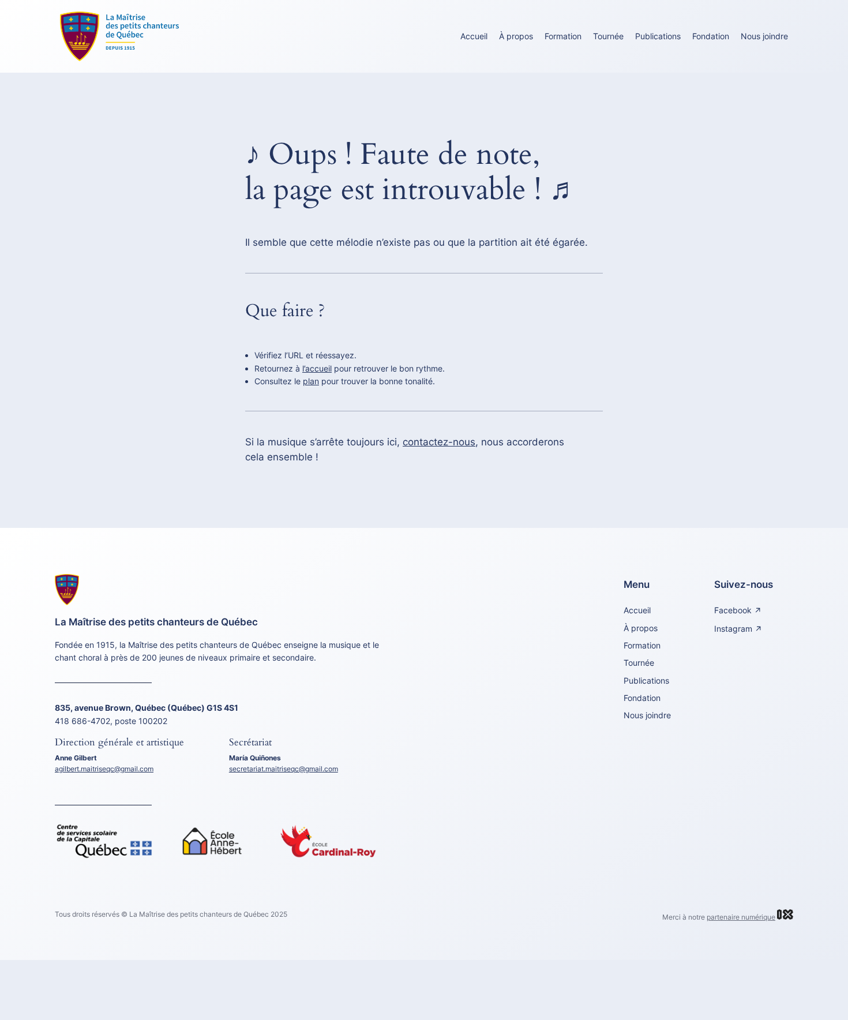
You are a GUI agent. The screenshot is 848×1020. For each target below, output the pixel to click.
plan (311, 381)
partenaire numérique (741, 917)
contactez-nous (439, 442)
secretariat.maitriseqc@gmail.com (283, 768)
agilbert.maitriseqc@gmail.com (104, 768)
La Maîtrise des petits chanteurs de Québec (156, 622)
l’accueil (317, 368)
